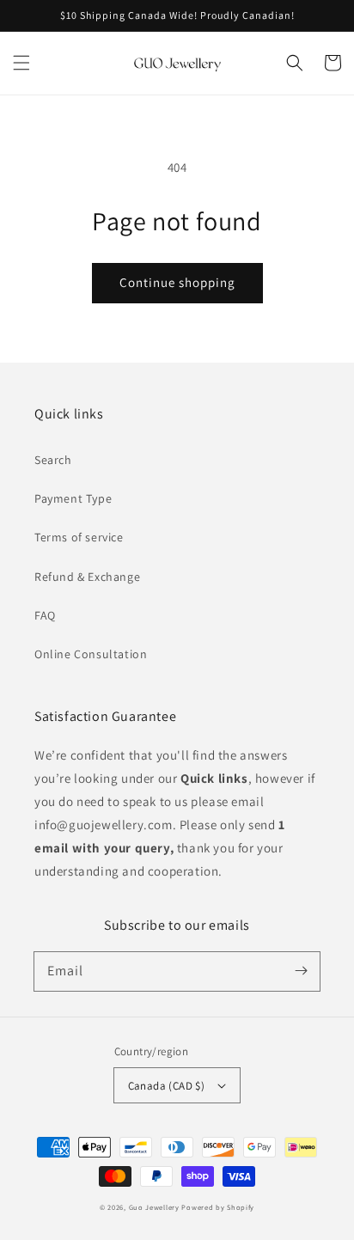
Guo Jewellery (154, 1207)
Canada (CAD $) (166, 1085)
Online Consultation (90, 654)
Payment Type (73, 498)
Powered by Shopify (217, 1207)
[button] (21, 63)
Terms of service (79, 537)
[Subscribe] (301, 971)
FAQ (45, 615)
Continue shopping (177, 282)
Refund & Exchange (87, 576)
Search (53, 459)
